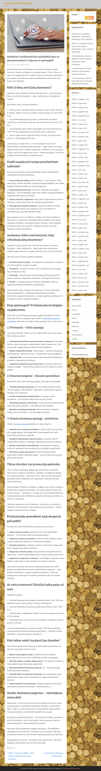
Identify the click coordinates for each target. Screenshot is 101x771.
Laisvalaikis (76, 314)
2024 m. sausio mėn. (79, 228)
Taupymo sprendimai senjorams (18, 3)
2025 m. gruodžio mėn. (80, 132)
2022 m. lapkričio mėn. (80, 286)
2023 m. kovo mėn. (79, 269)
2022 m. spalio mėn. (79, 290)
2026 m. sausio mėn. (79, 128)
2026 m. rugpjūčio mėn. (80, 99)
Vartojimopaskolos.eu (80, 354)
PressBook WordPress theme (71, 768)
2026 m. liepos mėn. (79, 103)
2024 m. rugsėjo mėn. (80, 195)
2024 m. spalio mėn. (79, 191)
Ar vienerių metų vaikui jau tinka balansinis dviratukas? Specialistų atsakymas (82, 81)
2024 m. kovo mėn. (79, 220)
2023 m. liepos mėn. (79, 253)
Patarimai (13, 748)
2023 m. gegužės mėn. (80, 261)
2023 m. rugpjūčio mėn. (80, 249)
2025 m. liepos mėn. (79, 153)
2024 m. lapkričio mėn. (80, 186)
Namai (74, 318)
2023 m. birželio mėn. (80, 257)
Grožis (74, 310)
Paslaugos (75, 322)
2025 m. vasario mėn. (80, 174)
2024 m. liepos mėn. (79, 203)
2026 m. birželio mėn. (80, 107)
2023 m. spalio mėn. (79, 240)
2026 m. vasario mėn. (80, 124)
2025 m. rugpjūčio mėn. (80, 149)
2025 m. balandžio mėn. (81, 166)
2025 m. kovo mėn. (79, 170)
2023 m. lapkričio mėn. (80, 236)
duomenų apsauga (21, 424)
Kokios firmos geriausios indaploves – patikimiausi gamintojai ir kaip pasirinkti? (82, 36)
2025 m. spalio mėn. (79, 141)
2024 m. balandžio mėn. (81, 215)
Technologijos (77, 335)
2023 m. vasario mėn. (80, 274)
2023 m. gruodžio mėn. (80, 232)
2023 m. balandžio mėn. (81, 265)
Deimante (26, 64)
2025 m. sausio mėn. (79, 178)
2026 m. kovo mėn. (79, 120)
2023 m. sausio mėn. (79, 278)
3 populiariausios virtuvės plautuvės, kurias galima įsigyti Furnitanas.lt (81, 71)
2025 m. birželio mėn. (80, 157)
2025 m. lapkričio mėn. (80, 137)
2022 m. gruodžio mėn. (80, 282)
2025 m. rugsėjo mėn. (80, 145)
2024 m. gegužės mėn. (80, 211)
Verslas (74, 339)
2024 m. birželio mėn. (80, 207)
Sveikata (75, 331)
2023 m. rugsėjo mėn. (80, 245)
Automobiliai (76, 306)
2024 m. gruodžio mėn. (80, 182)
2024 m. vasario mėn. (80, 224)
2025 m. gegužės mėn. (80, 162)
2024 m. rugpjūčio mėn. (80, 199)
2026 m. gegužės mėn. (80, 112)
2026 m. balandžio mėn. (81, 116)
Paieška (75, 15)
